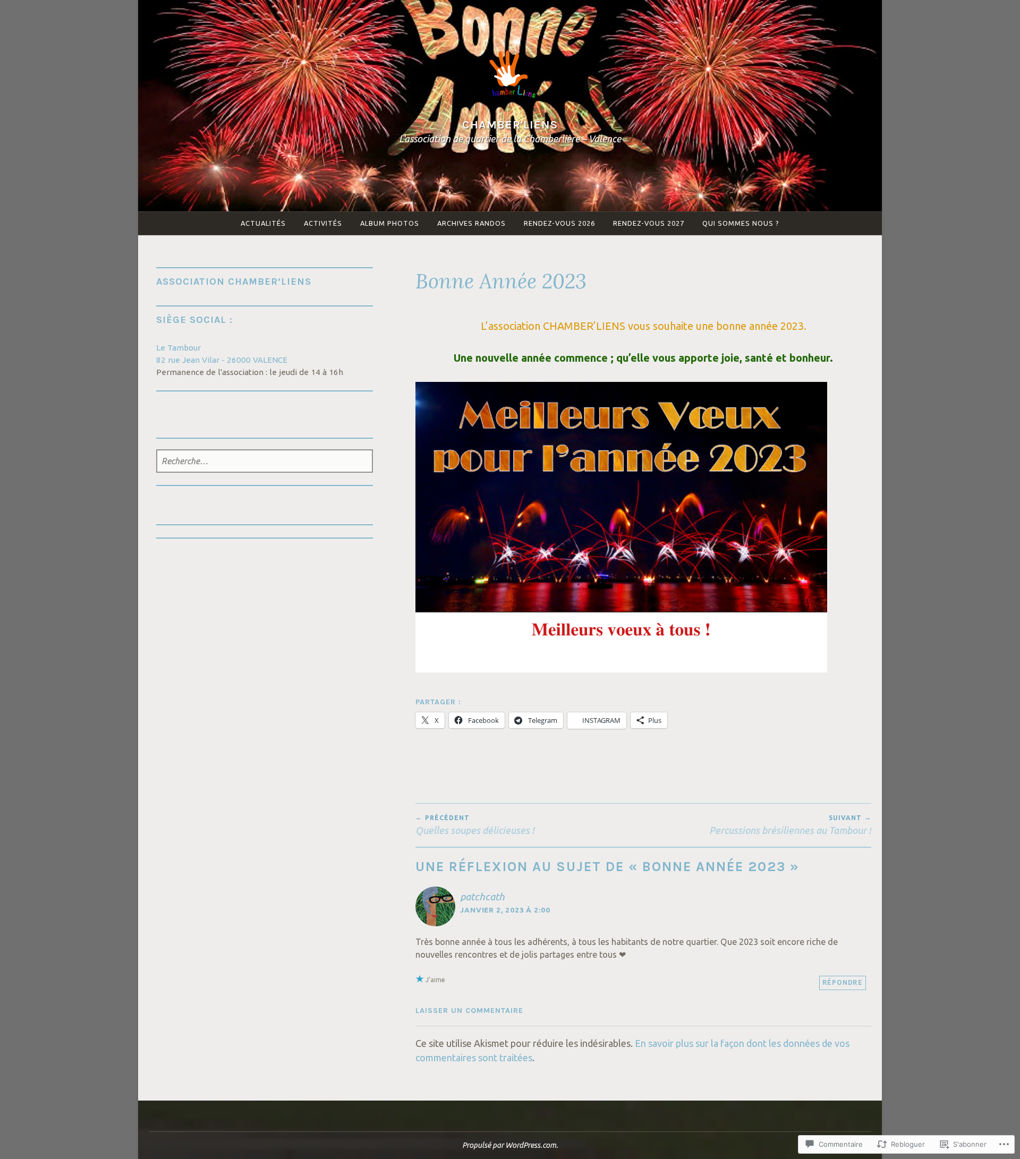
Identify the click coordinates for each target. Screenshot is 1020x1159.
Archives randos (471, 223)
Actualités (263, 223)
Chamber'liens (510, 124)
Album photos (389, 223)
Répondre (842, 982)
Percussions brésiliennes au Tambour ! (790, 825)
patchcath (482, 896)
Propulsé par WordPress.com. (510, 1145)
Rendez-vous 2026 (559, 223)
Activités (323, 223)
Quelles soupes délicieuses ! (474, 825)
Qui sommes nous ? (740, 223)
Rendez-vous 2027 (648, 223)
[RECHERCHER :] (264, 461)
